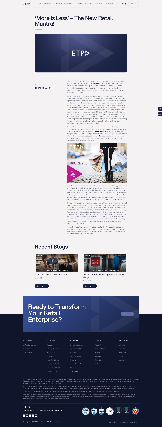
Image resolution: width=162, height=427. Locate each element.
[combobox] (123, 3)
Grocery (50, 356)
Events (97, 352)
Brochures (122, 352)
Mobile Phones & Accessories (80, 364)
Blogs (121, 356)
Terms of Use (123, 422)
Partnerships (109, 4)
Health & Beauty (75, 356)
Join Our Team (100, 349)
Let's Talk (133, 4)
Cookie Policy (134, 422)
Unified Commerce (44, 4)
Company (79, 4)
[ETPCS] (126, 4)
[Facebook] (24, 415)
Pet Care (73, 367)
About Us (98, 345)
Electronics (51, 352)
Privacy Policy (112, 422)
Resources (98, 4)
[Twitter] (33, 415)
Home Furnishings (53, 360)
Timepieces (74, 371)
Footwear (73, 352)
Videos (121, 360)
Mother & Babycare (53, 367)
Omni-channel (68, 4)
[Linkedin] (27, 415)
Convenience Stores (77, 349)
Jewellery (73, 360)
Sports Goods (52, 371)
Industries (88, 4)
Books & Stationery (76, 345)
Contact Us (99, 360)
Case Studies (123, 349)
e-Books (122, 345)
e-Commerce (57, 4)
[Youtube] (36, 415)
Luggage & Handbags (54, 364)
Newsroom (98, 356)
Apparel (49, 345)
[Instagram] (30, 415)
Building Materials (53, 349)
